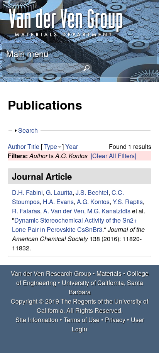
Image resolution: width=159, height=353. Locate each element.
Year (71, 146)
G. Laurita (59, 192)
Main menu (27, 53)
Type (50, 146)
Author (17, 146)
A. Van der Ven (63, 210)
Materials (109, 273)
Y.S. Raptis (128, 201)
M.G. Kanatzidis (108, 210)
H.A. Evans (58, 201)
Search (28, 130)
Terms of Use (82, 319)
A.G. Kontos (93, 201)
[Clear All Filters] (113, 155)
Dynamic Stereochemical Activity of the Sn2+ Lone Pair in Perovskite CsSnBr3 (74, 225)
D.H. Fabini (27, 192)
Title (33, 146)
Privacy (115, 319)
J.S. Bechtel (92, 192)
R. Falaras (26, 210)
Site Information (36, 319)
